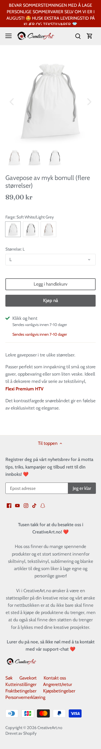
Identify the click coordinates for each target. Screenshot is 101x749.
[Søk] (78, 36)
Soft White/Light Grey (12, 229)
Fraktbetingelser (20, 690)
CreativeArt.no (49, 727)
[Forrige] (12, 101)
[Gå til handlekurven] (89, 36)
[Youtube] (17, 505)
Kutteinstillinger (20, 684)
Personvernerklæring (25, 697)
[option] (50, 101)
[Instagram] (26, 505)
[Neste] (89, 101)
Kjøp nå (50, 300)
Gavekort (28, 678)
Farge (10, 217)
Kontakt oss (55, 678)
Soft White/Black (30, 229)
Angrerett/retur (57, 684)
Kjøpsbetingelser (59, 690)
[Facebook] (9, 505)
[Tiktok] (34, 505)
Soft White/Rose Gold (48, 229)
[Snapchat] (42, 505)
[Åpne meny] (8, 36)
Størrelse (13, 249)
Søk (9, 678)
